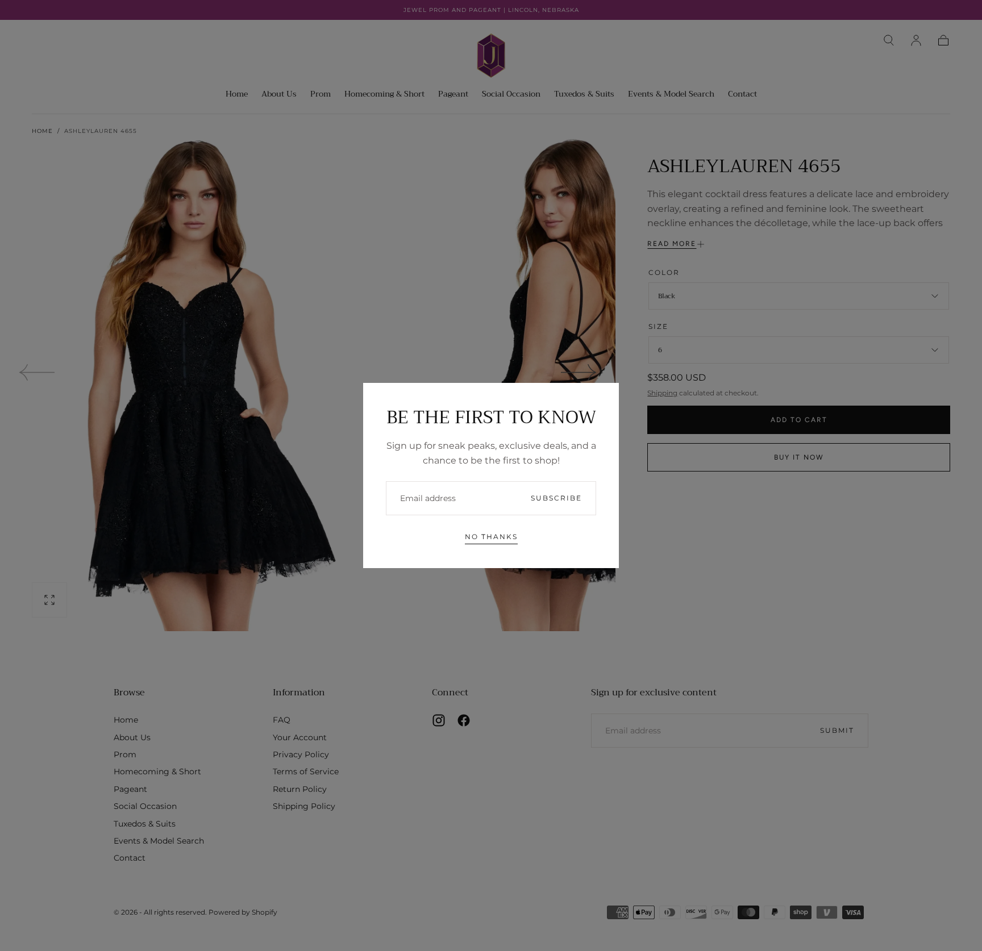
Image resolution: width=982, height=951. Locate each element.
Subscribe (556, 498)
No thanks (491, 536)
